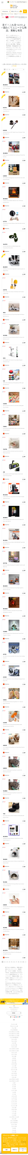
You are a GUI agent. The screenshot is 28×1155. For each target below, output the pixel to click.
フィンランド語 (14, 1105)
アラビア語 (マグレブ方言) (14, 1033)
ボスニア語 (14, 1118)
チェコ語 (14, 1088)
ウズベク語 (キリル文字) (14, 1048)
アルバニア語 (14, 1039)
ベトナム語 (14, 1113)
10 (13, 69)
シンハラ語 (14, 1065)
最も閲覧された (16, 64)
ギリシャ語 (14, 1062)
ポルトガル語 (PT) (14, 1122)
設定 (7, 1149)
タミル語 (14, 1086)
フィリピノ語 (14, 1103)
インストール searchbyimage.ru (18, 2)
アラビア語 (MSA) (14, 1029)
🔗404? (3, 141)
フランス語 (14, 1107)
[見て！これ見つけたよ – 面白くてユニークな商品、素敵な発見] (14, 1001)
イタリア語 (14, 1043)
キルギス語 (14, 1060)
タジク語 (14, 1084)
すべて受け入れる (22, 1149)
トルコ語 (14, 1092)
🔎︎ (23, 69)
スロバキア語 (14, 1073)
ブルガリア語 (14, 1109)
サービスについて (14, 1009)
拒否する (15, 1149)
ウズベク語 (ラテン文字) (14, 1050)
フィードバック (14, 1010)
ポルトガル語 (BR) (14, 1120)
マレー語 (14, 1130)
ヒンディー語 (14, 1101)
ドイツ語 (14, 1094)
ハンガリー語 (14, 1097)
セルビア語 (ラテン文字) (14, 1080)
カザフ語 (14, 1058)
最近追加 (8, 64)
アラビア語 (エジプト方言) (14, 1031)
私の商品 (24, 64)
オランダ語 (14, 1056)
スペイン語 (14, 1071)
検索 (14, 1005)
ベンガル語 (14, 1115)
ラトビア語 (14, 1132)
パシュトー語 (14, 1099)
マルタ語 (14, 1128)
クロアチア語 (14, 1063)
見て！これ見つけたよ (14, 1007)
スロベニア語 (14, 1075)
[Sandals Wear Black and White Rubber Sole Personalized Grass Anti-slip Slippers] (14, 238)
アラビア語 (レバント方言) (14, 1035)
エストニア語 (14, 1054)
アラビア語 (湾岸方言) (14, 1037)
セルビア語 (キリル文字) (14, 1079)
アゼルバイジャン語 (14, 1026)
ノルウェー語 (14, 1096)
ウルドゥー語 (14, 1052)
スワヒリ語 (14, 1077)
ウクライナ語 (14, 1046)
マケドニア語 (14, 1126)
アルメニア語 (14, 1041)
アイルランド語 (14, 1024)
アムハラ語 (14, 1027)
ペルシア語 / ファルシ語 (14, 1116)
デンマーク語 (14, 1090)
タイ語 (14, 1082)
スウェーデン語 (14, 1069)
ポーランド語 (14, 1124)
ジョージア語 (14, 1067)
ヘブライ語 (14, 1111)
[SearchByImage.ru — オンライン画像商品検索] (14, 5)
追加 (15, 66)
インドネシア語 (14, 1044)
